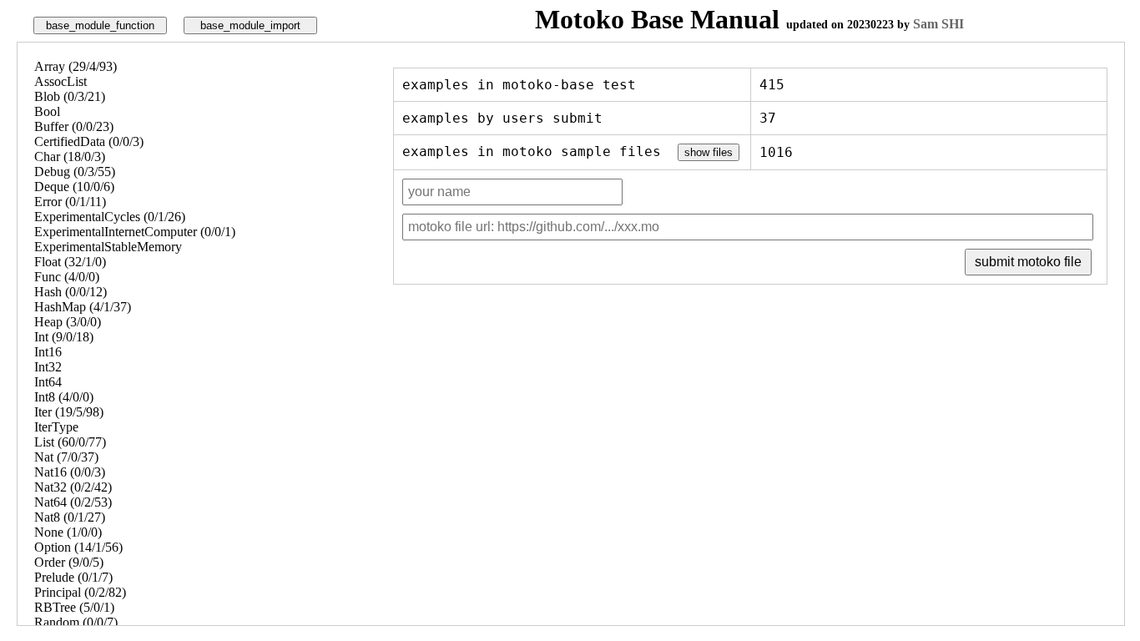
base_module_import (250, 25)
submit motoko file (1028, 262)
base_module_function (100, 25)
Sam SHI (938, 24)
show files (708, 152)
